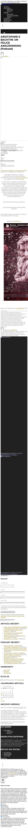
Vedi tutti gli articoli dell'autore (13, 334)
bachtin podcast (21, 316)
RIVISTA (6, 7)
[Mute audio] (1, 152)
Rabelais (22, 322)
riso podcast (21, 323)
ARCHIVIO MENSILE (7, 707)
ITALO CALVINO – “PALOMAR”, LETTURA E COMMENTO (13, 646)
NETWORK (7, 673)
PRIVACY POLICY (9, 765)
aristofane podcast (8, 316)
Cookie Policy (11, 773)
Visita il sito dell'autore (9, 335)
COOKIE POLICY (8, 766)
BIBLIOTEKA (8, 20)
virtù (21, 325)
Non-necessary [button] (4, 815)
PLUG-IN (6, 21)
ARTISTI (9, 11)
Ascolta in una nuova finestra (17, 170)
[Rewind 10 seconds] (2, 152)
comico (3, 318)
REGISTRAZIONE (9, 25)
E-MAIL (3, 595)
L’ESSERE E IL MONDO (11, 639)
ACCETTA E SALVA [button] (6, 826)
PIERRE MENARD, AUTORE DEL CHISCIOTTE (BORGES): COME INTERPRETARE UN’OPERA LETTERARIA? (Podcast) (14, 661)
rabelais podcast (7, 323)
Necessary (5, 805)
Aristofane (4, 314)
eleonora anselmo (12, 318)
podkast (16, 322)
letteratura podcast (13, 319)
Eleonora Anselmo (21, 177)
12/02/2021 (3, 141)
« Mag (2, 701)
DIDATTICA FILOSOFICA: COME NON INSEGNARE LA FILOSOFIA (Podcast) (15, 649)
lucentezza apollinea (8, 321)
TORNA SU (4, 758)
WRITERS (10, 9)
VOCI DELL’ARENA (12, 15)
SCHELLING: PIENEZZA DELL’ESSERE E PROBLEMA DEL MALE (15, 627)
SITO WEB (4, 600)
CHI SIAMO (7, 8)
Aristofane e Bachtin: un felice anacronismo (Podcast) (13, 314)
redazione (5, 56)
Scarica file (4, 170)
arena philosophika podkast (11, 312)
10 (1, 694)
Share (2, 155)
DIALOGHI (10, 14)
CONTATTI (7, 24)
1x (4, 152)
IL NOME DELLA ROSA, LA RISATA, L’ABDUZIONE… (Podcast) (14, 653)
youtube (4, 326)
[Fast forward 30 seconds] (7, 152)
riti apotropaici (6, 325)
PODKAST (7, 18)
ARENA (6, 12)
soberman (15, 325)
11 (3, 694)
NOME (3, 590)
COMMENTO (4, 583)
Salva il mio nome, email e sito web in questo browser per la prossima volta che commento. (13, 607)
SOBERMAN (20, 308)
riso (14, 323)
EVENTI (9, 17)
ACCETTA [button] (12, 776)
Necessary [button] (3, 804)
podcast (9, 322)
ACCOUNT (7, 27)
